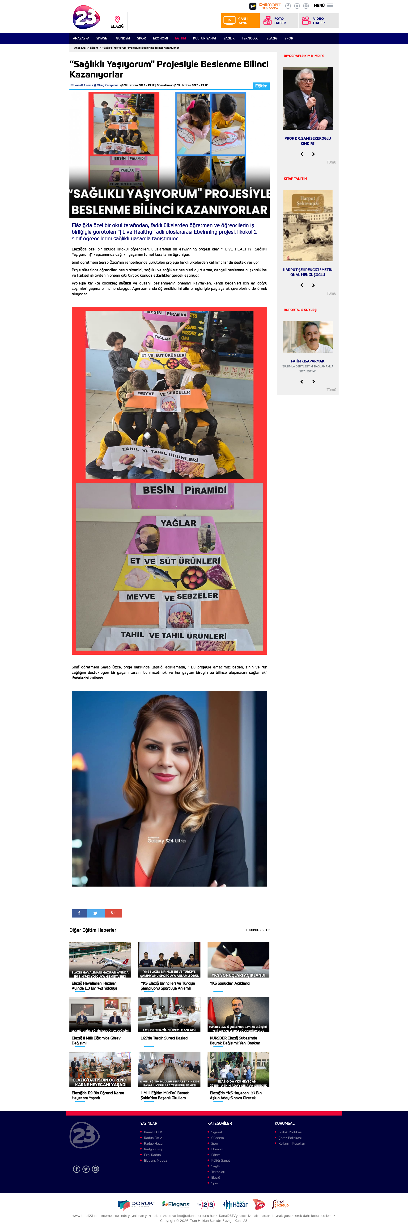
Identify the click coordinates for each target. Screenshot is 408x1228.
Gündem (123, 38)
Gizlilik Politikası (290, 1132)
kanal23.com (83, 85)
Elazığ (272, 38)
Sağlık (229, 38)
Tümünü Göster (258, 930)
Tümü (331, 162)
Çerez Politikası (290, 1138)
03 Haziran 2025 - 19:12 (139, 85)
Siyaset (102, 38)
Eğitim (180, 38)
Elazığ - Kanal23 (234, 1221)
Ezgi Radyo (152, 1155)
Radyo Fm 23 (153, 1138)
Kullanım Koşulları (292, 1143)
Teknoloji (250, 38)
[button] (301, 154)
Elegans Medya (155, 1160)
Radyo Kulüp (153, 1149)
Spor (141, 38)
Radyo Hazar (154, 1143)
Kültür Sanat (205, 38)
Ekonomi (160, 38)
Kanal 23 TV (153, 1132)
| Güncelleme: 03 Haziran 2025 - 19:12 (181, 85)
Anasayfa (81, 38)
